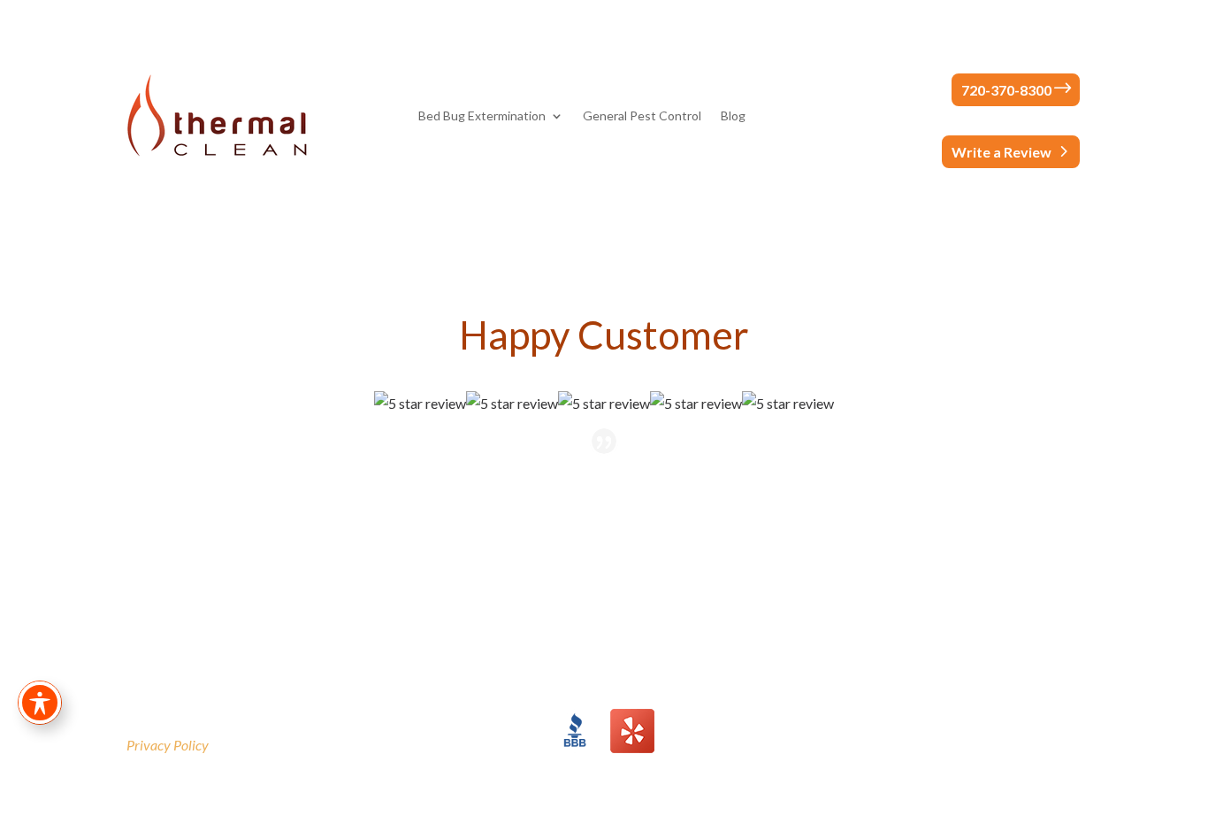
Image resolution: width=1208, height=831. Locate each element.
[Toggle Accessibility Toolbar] (40, 702)
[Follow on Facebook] (996, 723)
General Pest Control (642, 115)
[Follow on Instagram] (1032, 723)
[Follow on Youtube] (1067, 723)
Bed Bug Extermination (482, 115)
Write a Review (1001, 151)
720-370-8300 (1006, 89)
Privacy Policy (167, 744)
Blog (733, 115)
